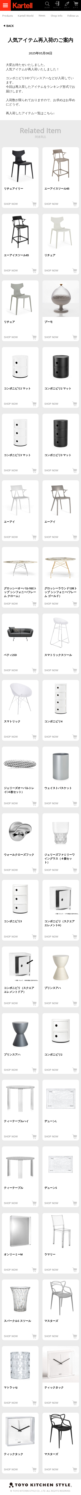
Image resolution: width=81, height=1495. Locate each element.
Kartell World (25, 16)
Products (7, 16)
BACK (10, 26)
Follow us (73, 16)
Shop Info (57, 16)
